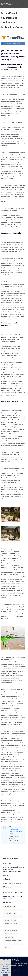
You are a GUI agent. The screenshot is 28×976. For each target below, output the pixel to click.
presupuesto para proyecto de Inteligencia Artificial (15, 831)
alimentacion (8, 906)
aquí (9, 972)
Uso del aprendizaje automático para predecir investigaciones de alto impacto (13, 882)
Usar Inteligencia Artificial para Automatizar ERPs (13, 893)
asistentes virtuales (9, 910)
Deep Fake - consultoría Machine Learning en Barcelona (13, 878)
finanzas (7, 920)
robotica (6, 944)
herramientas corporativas (11, 923)
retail (19, 940)
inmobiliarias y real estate (11, 930)
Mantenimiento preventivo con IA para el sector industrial (13, 862)
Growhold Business (20, 970)
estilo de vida (8, 916)
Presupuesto (22, 3)
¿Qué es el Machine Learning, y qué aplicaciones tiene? (12, 886)
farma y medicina (18, 916)
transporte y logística (16, 944)
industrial (7, 927)
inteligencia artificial (9, 933)
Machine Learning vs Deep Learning (12, 871)
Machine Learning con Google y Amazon (13, 890)
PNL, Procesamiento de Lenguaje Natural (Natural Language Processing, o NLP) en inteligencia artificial (13, 867)
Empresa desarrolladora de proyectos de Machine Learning (13, 897)
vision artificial (8, 947)
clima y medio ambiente (10, 913)
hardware (13, 920)
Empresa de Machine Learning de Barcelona (11, 874)
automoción (19, 910)
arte (14, 906)
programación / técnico (10, 940)
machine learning (9, 937)
